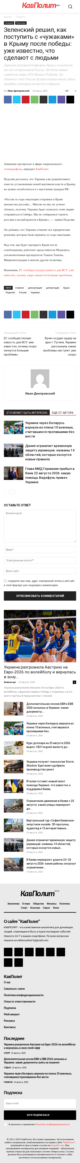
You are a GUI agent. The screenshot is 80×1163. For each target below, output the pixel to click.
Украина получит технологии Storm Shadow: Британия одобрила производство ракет (50, 765)
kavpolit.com (57, 1145)
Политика (20, 23)
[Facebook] (8, 99)
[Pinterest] (26, 99)
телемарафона (13, 169)
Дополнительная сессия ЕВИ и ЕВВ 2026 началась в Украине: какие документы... (49, 707)
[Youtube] (18, 962)
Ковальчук (10, 682)
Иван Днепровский (18, 90)
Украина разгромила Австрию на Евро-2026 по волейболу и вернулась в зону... (40, 672)
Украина (35, 292)
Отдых (7, 1068)
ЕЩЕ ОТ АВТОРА (62, 412)
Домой (7, 16)
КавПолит (42, 169)
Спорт (7, 1053)
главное (19, 287)
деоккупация (35, 287)
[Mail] (29, 952)
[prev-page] (6, 491)
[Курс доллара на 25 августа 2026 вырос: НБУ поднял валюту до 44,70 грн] (13, 748)
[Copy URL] (70, 99)
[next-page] (12, 491)
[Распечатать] (43, 99)
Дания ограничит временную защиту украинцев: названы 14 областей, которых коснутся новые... (51, 844)
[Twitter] (17, 99)
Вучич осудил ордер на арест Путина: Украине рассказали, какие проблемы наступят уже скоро (59, 346)
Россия (22, 292)
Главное (20, 16)
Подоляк (10, 292)
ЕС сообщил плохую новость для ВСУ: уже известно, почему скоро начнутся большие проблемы (20, 346)
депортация (52, 287)
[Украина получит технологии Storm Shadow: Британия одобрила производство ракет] (13, 766)
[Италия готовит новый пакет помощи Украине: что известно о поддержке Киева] (13, 786)
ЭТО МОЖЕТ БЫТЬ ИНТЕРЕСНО (26, 412)
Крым (66, 287)
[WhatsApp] (34, 99)
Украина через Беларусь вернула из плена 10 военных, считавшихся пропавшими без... (50, 727)
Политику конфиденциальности (52, 1124)
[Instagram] (18, 952)
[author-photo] (40, 388)
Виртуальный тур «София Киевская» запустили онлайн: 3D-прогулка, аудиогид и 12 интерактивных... (50, 824)
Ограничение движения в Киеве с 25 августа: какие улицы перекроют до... (50, 804)
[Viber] (61, 99)
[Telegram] (52, 99)
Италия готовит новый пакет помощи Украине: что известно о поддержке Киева (48, 785)
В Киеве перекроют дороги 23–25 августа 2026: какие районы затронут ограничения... (51, 863)
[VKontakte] (8, 962)
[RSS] (40, 952)
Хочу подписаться (38, 1115)
